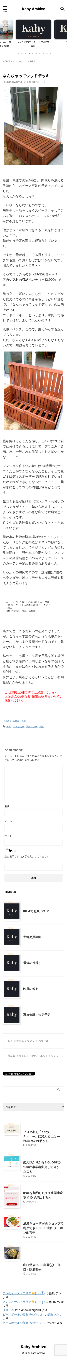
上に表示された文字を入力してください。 (28, 856)
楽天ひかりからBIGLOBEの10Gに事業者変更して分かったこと (43, 1167)
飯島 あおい (55, 1314)
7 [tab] (40, 53)
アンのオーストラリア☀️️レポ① (23, 1293)
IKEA (8, 721)
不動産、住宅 (19, 721)
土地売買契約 (32, 937)
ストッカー (18, 726)
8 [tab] (43, 53)
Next (63, 32)
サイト (8, 835)
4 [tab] (29, 53)
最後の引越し (32, 963)
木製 (41, 726)
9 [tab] (47, 53)
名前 (6, 806)
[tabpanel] (33, 35)
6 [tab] (36, 53)
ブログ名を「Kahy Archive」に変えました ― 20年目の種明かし (41, 1136)
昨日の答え (30, 989)
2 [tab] (22, 53)
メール (8, 820)
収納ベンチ (32, 726)
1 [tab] (18, 53)
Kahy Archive (33, 9)
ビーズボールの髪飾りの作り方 (23, 1314)
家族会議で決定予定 (37, 1014)
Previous (3, 32)
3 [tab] (25, 53)
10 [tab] (50, 53)
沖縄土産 (8, 1310)
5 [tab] (32, 53)
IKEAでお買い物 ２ (36, 911)
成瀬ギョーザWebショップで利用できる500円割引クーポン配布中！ (43, 1228)
